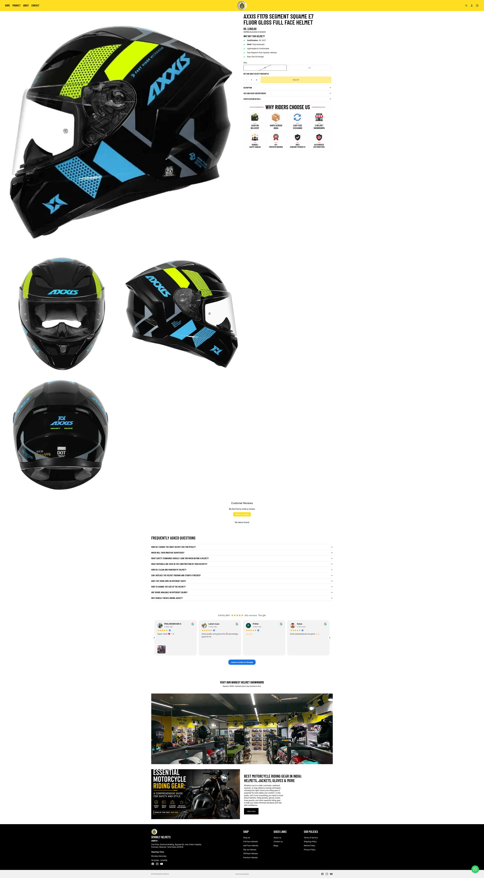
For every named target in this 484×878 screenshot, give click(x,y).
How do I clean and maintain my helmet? (168, 569)
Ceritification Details (252, 99)
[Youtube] (161, 863)
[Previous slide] (155, 729)
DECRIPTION (248, 87)
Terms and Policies (242, 874)
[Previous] (154, 638)
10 (251, 761)
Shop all (246, 838)
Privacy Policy (309, 849)
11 (254, 761)
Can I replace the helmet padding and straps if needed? (176, 575)
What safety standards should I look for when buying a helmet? (180, 558)
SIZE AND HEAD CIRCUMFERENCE (255, 93)
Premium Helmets (250, 857)
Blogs (276, 845)
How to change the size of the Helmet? (168, 586)
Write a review (242, 514)
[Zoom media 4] (60, 435)
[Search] (466, 5)
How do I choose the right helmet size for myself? (173, 546)
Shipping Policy (310, 842)
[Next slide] (329, 729)
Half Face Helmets (250, 845)
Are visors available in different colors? (169, 592)
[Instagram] (157, 863)
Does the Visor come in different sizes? (168, 581)
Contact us (278, 842)
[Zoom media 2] (60, 313)
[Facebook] (152, 863)
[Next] (330, 638)
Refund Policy (309, 845)
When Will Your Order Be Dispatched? (167, 552)
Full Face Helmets (250, 842)
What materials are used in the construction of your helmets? (179, 564)
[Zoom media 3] (181, 313)
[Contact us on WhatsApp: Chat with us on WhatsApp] (475, 869)
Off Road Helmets (250, 854)
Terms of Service (311, 838)
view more (251, 811)
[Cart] (477, 5)
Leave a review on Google (242, 662)
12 (256, 761)
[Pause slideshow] (226, 761)
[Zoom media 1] (121, 132)
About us (277, 838)
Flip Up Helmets (249, 849)
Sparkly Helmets (163, 874)
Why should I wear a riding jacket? (167, 598)
